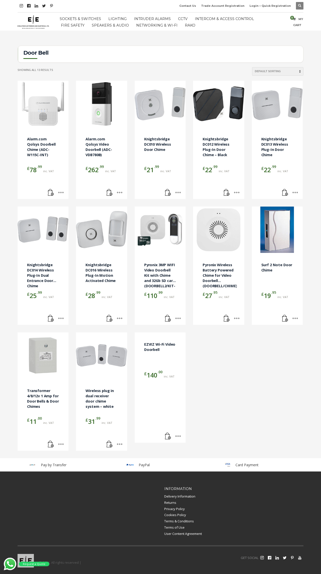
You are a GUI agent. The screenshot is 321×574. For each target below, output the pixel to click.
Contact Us (187, 6)
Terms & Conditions (179, 521)
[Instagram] (21, 6)
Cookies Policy (175, 515)
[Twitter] (44, 6)
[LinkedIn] (36, 6)
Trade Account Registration (223, 6)
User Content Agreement (183, 533)
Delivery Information (179, 496)
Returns (170, 502)
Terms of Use (174, 527)
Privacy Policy (174, 509)
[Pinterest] (51, 6)
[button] (51, 192)
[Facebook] (29, 6)
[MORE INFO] (61, 192)
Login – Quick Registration (270, 6)
